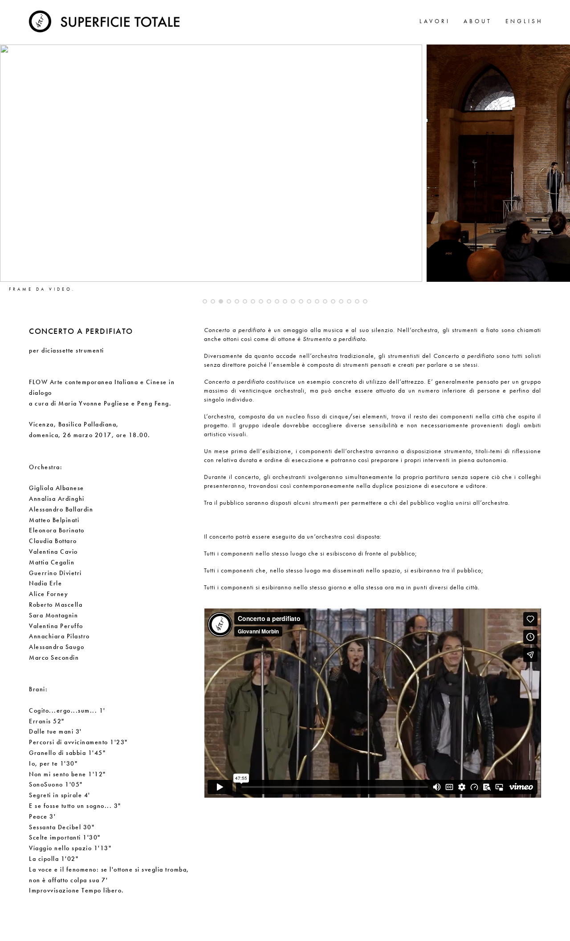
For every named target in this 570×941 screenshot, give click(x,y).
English (524, 21)
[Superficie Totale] (105, 20)
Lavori (434, 21)
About (478, 21)
